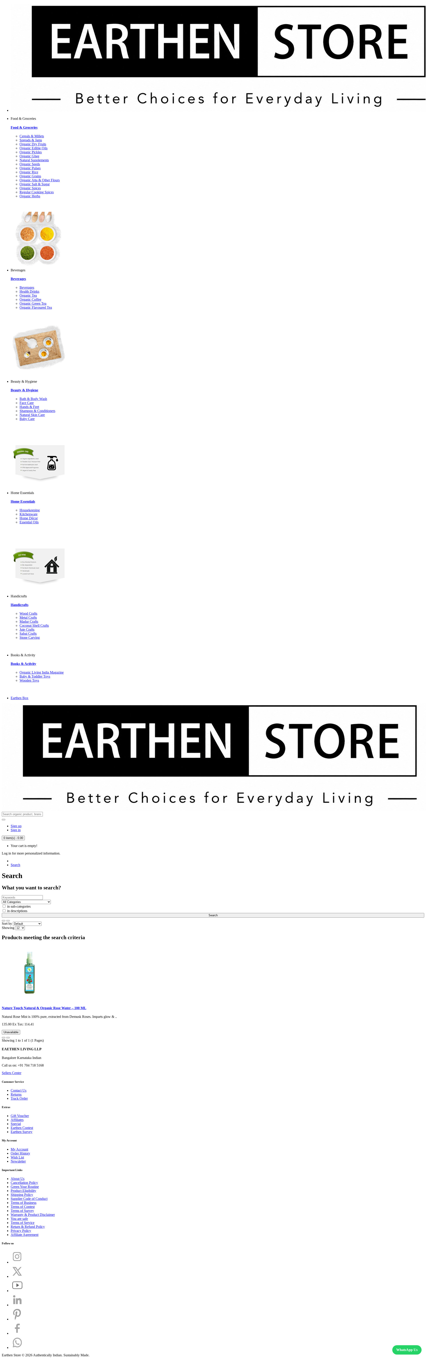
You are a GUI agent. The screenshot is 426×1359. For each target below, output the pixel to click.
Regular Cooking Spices (37, 192)
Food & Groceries (24, 127)
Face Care (27, 403)
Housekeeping (30, 510)
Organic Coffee (30, 299)
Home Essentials (23, 501)
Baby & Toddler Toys (35, 676)
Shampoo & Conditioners (37, 411)
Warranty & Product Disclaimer (33, 1215)
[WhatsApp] (17, 1347)
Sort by (7, 923)
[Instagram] (17, 1262)
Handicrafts (19, 605)
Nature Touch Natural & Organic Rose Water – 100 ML (44, 1008)
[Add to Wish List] (3, 1037)
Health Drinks (29, 291)
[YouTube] (17, 1291)
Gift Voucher (20, 1116)
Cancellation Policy (24, 1183)
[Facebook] (17, 1333)
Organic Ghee (29, 156)
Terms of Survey (22, 1211)
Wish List (17, 1157)
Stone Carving (30, 637)
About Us (17, 1179)
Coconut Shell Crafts (34, 625)
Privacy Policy (21, 1231)
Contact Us (18, 1090)
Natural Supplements (34, 160)
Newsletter (18, 1161)
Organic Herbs (30, 196)
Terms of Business (23, 1203)
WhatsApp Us (407, 1350)
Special (16, 1124)
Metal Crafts (28, 617)
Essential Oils (29, 522)
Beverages (18, 279)
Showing (8, 928)
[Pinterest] (17, 1319)
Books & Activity (23, 664)
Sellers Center (11, 1073)
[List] (3, 920)
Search (15, 865)
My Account (19, 1149)
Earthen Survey (21, 1132)
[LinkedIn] (17, 1305)
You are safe (19, 1219)
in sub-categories (18, 906)
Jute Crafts (27, 629)
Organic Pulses (30, 168)
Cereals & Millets (32, 136)
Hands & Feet (29, 407)
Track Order (19, 1098)
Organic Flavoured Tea (36, 307)
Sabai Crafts (28, 633)
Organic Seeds (30, 164)
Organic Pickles (31, 152)
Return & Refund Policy (28, 1227)
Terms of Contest (23, 1207)
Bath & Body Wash (33, 399)
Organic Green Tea (33, 303)
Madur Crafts (29, 621)
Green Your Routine (25, 1187)
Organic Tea (28, 295)
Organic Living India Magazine (42, 672)
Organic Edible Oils (33, 148)
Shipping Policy (22, 1195)
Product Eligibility (23, 1191)
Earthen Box (19, 698)
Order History (20, 1153)
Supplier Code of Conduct (29, 1199)
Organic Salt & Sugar (35, 184)
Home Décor (29, 518)
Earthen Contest (22, 1128)
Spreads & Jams (31, 140)
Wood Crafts (28, 613)
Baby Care (27, 419)
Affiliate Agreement (24, 1235)
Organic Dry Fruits (33, 144)
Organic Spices (30, 188)
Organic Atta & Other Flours (40, 180)
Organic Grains (30, 176)
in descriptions (16, 911)
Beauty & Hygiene (24, 390)
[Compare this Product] (8, 1037)
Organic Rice (29, 172)
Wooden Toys (29, 680)
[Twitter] (17, 1276)
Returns (16, 1094)
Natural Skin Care (32, 415)
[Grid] (8, 920)
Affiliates (17, 1120)
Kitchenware (28, 514)
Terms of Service (22, 1223)
